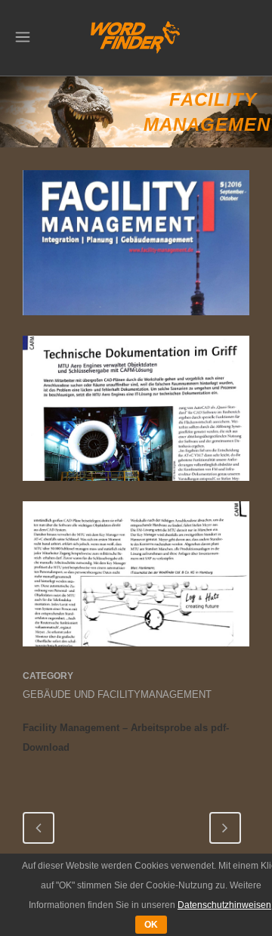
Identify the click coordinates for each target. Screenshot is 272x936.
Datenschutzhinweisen (224, 905)
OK (151, 924)
